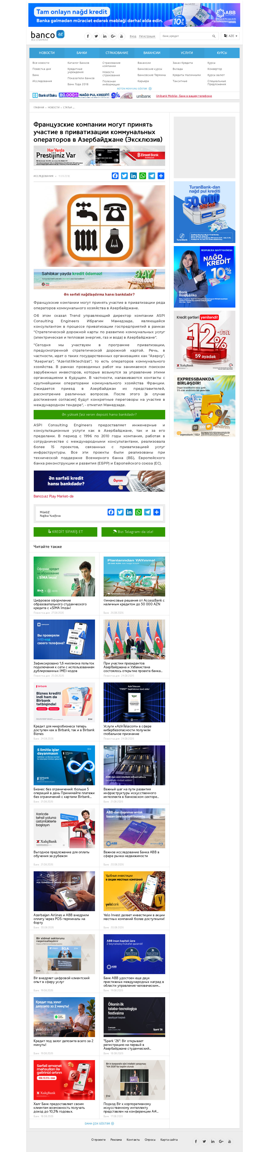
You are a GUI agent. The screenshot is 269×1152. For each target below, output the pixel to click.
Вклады (178, 68)
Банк (36, 75)
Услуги (187, 53)
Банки (82, 53)
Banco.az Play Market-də (54, 496)
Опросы (150, 1140)
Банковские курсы (150, 68)
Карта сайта (169, 1140)
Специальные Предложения (217, 83)
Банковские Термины (152, 75)
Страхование (117, 53)
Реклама (116, 1140)
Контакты (133, 1140)
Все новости (41, 62)
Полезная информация (111, 83)
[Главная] (47, 35)
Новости (47, 53)
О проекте (98, 1140)
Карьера (143, 81)
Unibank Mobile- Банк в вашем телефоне (184, 96)
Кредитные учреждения (76, 70)
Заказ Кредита (183, 62)
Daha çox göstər (97, 1123)
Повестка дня (42, 68)
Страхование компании (111, 64)
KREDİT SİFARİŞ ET (67, 532)
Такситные (180, 81)
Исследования (42, 81)
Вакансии (152, 53)
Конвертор (215, 68)
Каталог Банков (78, 62)
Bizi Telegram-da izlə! (135, 532)
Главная (39, 107)
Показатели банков (81, 78)
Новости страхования (111, 73)
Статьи (67, 107)
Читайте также (48, 546)
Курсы (222, 53)
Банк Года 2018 (78, 84)
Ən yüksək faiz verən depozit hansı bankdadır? (99, 414)
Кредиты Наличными (187, 75)
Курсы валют (216, 75)
